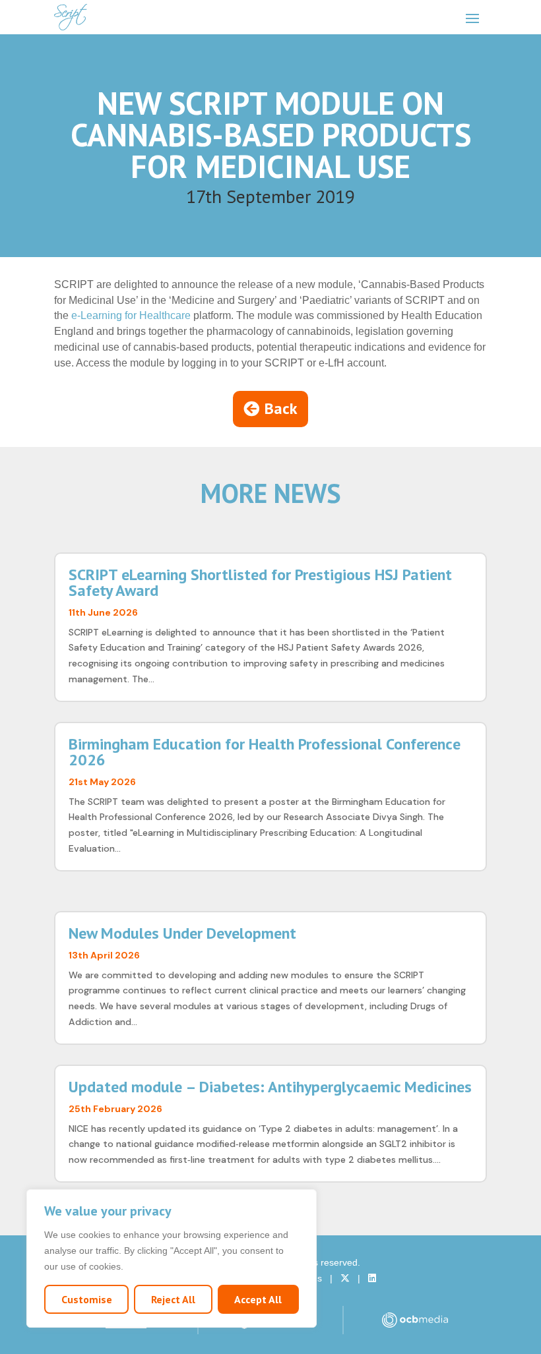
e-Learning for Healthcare (131, 315)
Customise (86, 1299)
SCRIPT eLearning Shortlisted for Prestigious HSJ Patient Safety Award (260, 582)
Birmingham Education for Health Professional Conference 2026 (265, 752)
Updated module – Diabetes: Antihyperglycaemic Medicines (270, 1086)
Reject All (173, 1299)
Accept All (258, 1299)
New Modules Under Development (182, 933)
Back (281, 408)
